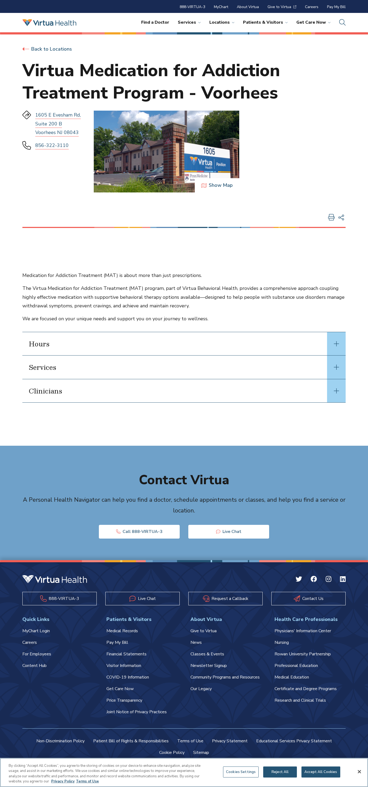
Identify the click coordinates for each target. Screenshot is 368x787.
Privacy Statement (230, 741)
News (196, 642)
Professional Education (296, 666)
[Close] (359, 772)
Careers (311, 6)
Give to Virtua (279, 6)
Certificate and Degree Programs (306, 689)
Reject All (280, 772)
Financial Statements (126, 654)
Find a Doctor (155, 22)
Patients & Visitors (263, 22)
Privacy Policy (63, 781)
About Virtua (248, 6)
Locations (219, 22)
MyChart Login (36, 631)
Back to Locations (51, 49)
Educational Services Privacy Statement (294, 741)
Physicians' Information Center (303, 631)
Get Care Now (311, 22)
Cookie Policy (172, 753)
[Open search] (342, 22)
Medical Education (292, 677)
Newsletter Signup (208, 666)
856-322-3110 (52, 145)
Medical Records (122, 631)
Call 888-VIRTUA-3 (142, 532)
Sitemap (201, 753)
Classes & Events (207, 654)
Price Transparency (124, 700)
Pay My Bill (336, 6)
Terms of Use (190, 741)
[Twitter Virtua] (299, 580)
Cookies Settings (241, 772)
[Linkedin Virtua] (343, 580)
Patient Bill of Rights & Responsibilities (131, 741)
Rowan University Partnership (303, 654)
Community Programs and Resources (225, 677)
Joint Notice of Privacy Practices (136, 712)
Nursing (282, 642)
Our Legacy (201, 689)
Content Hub (34, 666)
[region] (184, 772)
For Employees (36, 654)
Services (187, 22)
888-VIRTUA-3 (192, 6)
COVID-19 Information (127, 677)
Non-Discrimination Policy (60, 741)
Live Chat (232, 532)
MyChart (221, 6)
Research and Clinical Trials (300, 700)
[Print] (331, 218)
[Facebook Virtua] (314, 580)
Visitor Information (123, 666)
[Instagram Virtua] (328, 580)
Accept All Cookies (320, 772)
